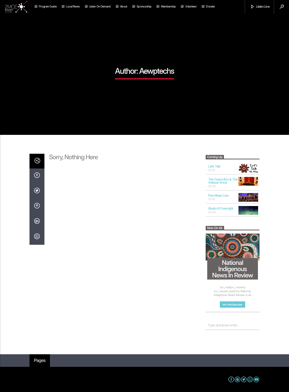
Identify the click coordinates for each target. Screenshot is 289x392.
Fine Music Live (218, 195)
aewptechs (156, 71)
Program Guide (48, 6)
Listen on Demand (100, 6)
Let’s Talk (214, 166)
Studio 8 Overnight (220, 208)
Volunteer (191, 6)
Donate (210, 6)
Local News (73, 6)
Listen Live (262, 6)
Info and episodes (232, 304)
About (123, 6)
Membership (168, 6)
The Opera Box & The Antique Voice (223, 181)
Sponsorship (144, 6)
